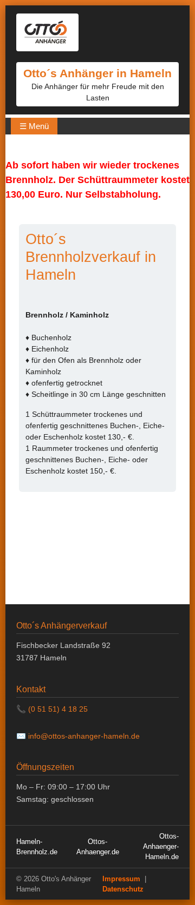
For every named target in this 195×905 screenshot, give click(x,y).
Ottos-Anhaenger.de (97, 847)
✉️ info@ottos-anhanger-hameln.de (78, 736)
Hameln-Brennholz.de (36, 847)
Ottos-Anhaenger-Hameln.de (161, 846)
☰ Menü (34, 126)
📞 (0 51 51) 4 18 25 (52, 709)
